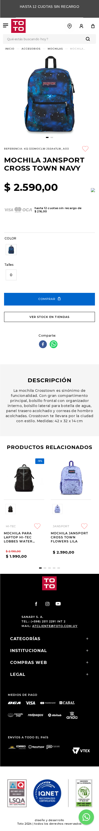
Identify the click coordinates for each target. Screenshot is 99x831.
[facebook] (43, 344)
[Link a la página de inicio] (9, 49)
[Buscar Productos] (89, 39)
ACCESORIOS (31, 48)
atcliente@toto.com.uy (54, 626)
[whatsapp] (54, 344)
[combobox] (49, 39)
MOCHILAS (55, 48)
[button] (11, 249)
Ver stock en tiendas (49, 317)
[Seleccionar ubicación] (69, 26)
